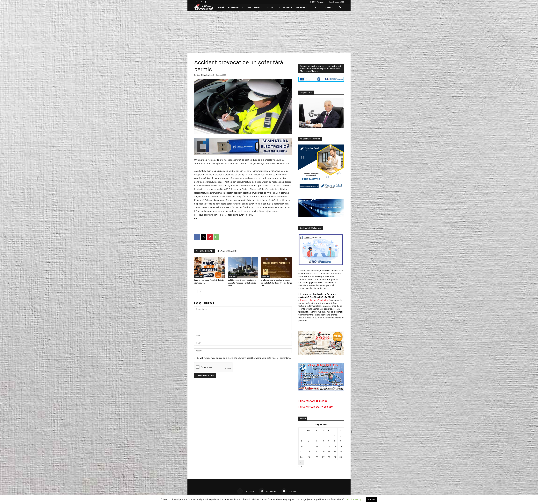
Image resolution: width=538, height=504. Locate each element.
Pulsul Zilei (198, 277)
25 (309, 457)
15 (335, 446)
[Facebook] (196, 2)
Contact (328, 7)
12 (317, 446)
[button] (340, 7)
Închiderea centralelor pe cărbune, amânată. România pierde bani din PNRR (242, 283)
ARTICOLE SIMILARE (205, 251)
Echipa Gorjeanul (207, 75)
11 (309, 446)
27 (323, 457)
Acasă (221, 7)
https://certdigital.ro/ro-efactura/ (314, 300)
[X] (203, 237)
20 (323, 451)
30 (340, 457)
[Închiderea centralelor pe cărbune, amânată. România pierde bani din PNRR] (243, 267)
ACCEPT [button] (371, 499)
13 (323, 446)
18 (309, 451)
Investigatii (253, 7)
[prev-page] (196, 291)
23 (340, 451)
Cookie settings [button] (355, 499)
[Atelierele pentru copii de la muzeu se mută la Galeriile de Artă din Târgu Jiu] (276, 267)
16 (340, 446)
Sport (314, 7)
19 (317, 451)
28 (329, 457)
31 (301, 462)
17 (301, 451)
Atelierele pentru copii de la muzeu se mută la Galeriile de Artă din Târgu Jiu (276, 283)
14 (329, 446)
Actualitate (234, 7)
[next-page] (200, 291)
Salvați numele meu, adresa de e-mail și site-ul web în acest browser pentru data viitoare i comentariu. (244, 358)
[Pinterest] (210, 237)
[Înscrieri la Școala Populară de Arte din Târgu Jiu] (209, 267)
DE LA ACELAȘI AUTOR (227, 251)
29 (335, 457)
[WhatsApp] (216, 237)
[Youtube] (205, 2)
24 (301, 457)
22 (335, 451)
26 (317, 457)
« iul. (300, 466)
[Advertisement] (269, 31)
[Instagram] (201, 2)
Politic (269, 7)
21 (329, 451)
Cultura (300, 7)
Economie (284, 7)
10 (301, 446)
